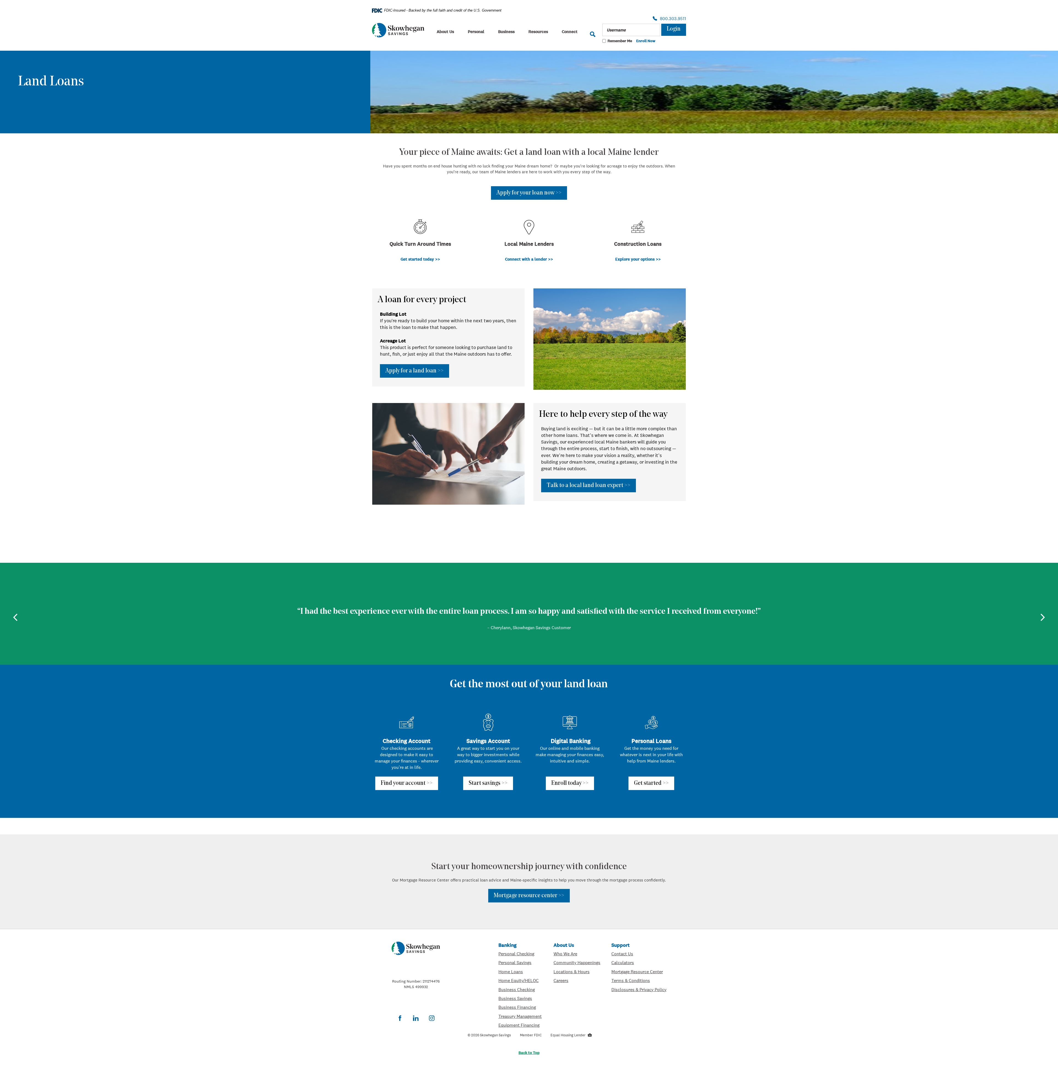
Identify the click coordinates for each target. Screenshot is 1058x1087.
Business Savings (520, 998)
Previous (15, 617)
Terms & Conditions (638, 980)
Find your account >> (407, 783)
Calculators (638, 962)
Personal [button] (476, 31)
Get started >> (651, 783)
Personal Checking (520, 953)
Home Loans (510, 971)
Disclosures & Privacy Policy (638, 989)
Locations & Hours (577, 971)
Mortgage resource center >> (529, 896)
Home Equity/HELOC (520, 980)
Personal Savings (520, 962)
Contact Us (622, 953)
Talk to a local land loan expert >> (588, 485)
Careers (577, 980)
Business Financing (520, 1007)
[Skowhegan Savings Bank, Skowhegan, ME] (398, 30)
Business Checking (520, 989)
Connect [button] (569, 31)
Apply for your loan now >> (529, 193)
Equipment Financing (520, 1025)
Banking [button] (507, 945)
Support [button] (620, 945)
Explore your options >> (638, 259)
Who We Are (577, 953)
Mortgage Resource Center (638, 971)
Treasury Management (520, 1016)
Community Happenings (577, 962)
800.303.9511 (671, 18)
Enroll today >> (570, 783)
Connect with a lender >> (529, 259)
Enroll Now (645, 41)
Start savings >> (488, 783)
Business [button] (506, 31)
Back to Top (529, 1052)
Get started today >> (420, 259)
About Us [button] (445, 31)
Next (1043, 617)
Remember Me (620, 40)
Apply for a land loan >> (414, 371)
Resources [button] (538, 31)
